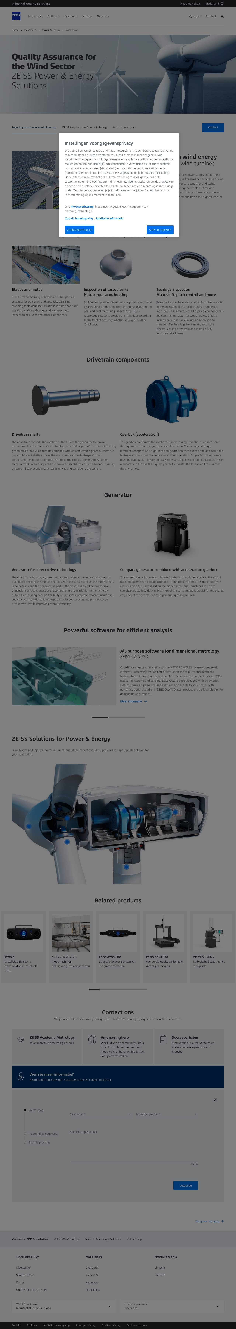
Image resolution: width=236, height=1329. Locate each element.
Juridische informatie (109, 218)
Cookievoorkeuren (80, 229)
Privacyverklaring (82, 206)
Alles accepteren (160, 229)
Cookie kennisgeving (79, 218)
